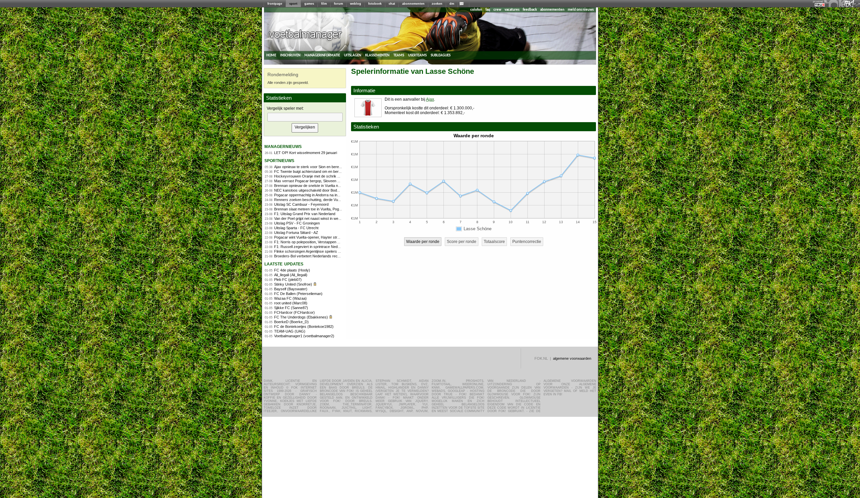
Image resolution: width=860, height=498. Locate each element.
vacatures (512, 10)
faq (487, 10)
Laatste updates (283, 263)
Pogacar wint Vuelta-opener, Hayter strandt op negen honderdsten (328, 237)
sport (293, 3)
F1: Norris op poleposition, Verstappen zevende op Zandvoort (324, 242)
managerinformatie (322, 55)
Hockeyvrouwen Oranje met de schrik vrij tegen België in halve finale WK (333, 176)
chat (392, 3)
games (309, 3)
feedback (530, 10)
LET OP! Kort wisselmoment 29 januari (305, 153)
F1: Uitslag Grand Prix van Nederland (304, 214)
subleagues (440, 55)
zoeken (437, 3)
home (271, 55)
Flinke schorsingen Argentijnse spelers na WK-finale (316, 251)
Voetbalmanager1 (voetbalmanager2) (304, 336)
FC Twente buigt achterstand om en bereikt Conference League (326, 171)
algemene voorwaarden (572, 358)
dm (451, 3)
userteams (417, 55)
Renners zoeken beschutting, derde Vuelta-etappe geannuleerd (325, 200)
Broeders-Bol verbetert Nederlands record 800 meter (317, 256)
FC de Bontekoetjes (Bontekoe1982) (304, 327)
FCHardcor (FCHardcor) (294, 312)
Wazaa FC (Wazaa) (290, 298)
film (324, 3)
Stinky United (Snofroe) (293, 284)
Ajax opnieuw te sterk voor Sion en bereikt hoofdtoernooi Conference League (336, 167)
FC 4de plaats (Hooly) (292, 270)
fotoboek (375, 3)
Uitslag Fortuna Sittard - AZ (296, 233)
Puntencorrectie (526, 241)
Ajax (430, 99)
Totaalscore (494, 241)
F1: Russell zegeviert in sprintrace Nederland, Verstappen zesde (326, 247)
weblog (355, 3)
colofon (476, 10)
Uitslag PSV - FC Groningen (297, 223)
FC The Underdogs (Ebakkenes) (301, 317)
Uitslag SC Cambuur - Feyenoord (301, 204)
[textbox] (305, 117)
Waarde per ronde (422, 241)
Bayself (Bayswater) (290, 289)
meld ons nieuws (581, 10)
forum (338, 3)
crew (497, 10)
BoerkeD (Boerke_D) (291, 322)
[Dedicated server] (820, 5)
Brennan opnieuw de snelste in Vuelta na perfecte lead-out (321, 186)
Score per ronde (461, 241)
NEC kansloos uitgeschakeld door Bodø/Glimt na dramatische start (328, 190)
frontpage (274, 3)
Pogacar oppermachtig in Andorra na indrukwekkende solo (321, 195)
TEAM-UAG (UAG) (289, 331)
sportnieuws (279, 160)
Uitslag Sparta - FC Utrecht (296, 228)
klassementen (377, 55)
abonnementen (413, 3)
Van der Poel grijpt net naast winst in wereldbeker (314, 218)
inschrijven (290, 55)
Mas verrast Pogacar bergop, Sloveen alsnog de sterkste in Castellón (330, 181)
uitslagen (352, 55)
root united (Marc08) (290, 303)
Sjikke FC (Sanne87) (291, 308)
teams (398, 55)
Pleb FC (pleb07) (288, 280)
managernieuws (283, 146)
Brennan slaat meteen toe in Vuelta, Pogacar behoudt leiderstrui (325, 209)
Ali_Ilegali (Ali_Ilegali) (290, 275)
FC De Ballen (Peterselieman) (298, 294)
